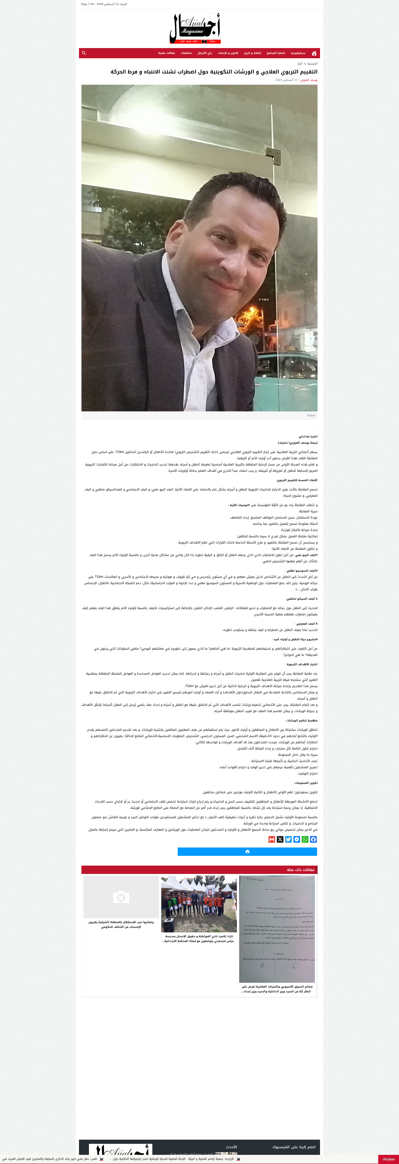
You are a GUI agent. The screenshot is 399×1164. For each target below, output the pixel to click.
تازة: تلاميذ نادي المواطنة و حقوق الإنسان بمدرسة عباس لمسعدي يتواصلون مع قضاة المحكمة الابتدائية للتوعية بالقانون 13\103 (199, 941)
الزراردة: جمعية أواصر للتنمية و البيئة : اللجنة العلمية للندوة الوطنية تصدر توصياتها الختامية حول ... (307, 1159)
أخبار (300, 63)
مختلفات (186, 53)
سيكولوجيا (298, 53)
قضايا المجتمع (276, 53)
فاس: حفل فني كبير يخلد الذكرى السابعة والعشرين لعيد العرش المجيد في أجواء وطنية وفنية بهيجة (169, 1159)
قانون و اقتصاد (228, 53)
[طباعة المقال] (247, 851)
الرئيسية (314, 53)
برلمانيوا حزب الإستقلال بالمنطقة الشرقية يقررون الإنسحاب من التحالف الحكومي (121, 924)
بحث (84, 53)
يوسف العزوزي (309, 80)
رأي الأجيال (205, 53)
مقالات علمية (166, 53)
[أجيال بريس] (199, 28)
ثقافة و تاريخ (252, 53)
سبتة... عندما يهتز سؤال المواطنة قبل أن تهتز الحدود (59, 1159)
